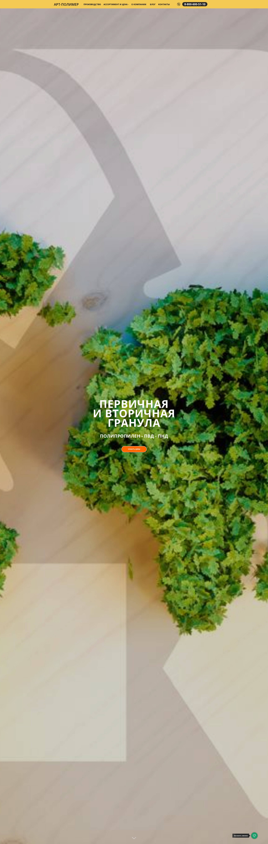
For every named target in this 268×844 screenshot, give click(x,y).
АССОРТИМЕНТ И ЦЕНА (116, 4)
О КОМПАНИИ (138, 4)
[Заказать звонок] (254, 835)
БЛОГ (153, 4)
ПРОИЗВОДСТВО (92, 4)
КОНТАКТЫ (164, 4)
